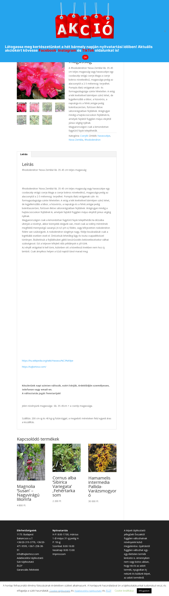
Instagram (67, 50)
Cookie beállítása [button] (124, 590)
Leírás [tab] (24, 154)
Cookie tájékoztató (60, 590)
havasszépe (104, 135)
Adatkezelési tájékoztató (30, 558)
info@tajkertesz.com (28, 554)
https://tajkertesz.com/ (34, 366)
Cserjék (84, 135)
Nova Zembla (76, 139)
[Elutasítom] (165, 31)
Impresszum (59, 554)
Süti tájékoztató (25, 561)
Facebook (47, 50)
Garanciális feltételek (28, 569)
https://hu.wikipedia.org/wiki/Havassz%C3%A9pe (47, 360)
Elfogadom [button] (144, 590)
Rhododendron (92, 139)
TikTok (88, 50)
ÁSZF (19, 565)
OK (85, 57)
